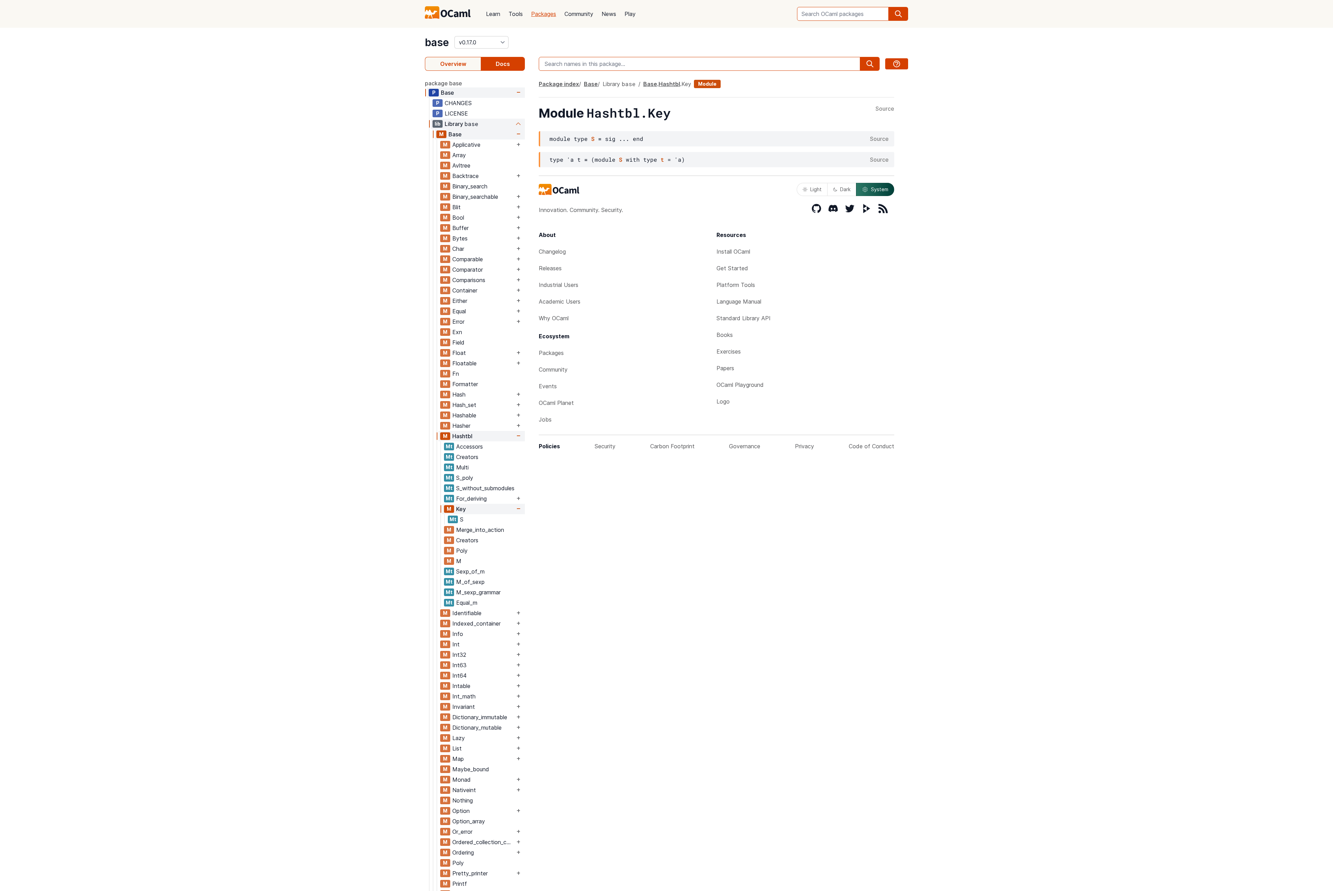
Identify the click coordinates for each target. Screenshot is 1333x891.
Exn (457, 332)
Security (605, 446)
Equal (459, 311)
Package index (559, 83)
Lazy (458, 738)
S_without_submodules (485, 488)
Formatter (465, 384)
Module (707, 84)
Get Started (732, 268)
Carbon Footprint (672, 446)
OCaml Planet (556, 402)
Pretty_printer (470, 873)
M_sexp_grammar (478, 592)
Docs (503, 63)
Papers (725, 368)
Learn (493, 13)
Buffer (460, 227)
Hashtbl (462, 436)
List (457, 748)
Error (458, 321)
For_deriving (471, 498)
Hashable (464, 415)
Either (459, 300)
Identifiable (466, 613)
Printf (459, 883)
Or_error (462, 831)
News (609, 13)
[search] (898, 14)
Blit (456, 207)
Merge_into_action (480, 529)
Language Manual (738, 301)
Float (459, 352)
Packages (543, 13)
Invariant (463, 706)
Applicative (466, 144)
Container (464, 290)
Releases (550, 268)
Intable (461, 685)
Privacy (804, 446)
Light (816, 189)
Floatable (464, 363)
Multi (462, 467)
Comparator (467, 269)
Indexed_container (476, 623)
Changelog (552, 251)
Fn (455, 373)
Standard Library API (743, 318)
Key (461, 509)
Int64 (459, 675)
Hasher (461, 425)
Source (884, 109)
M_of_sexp (470, 581)
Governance (744, 446)
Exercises (728, 351)
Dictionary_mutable (477, 727)
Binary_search (469, 186)
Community (578, 13)
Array (459, 155)
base (437, 42)
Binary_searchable (475, 196)
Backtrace (465, 175)
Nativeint (464, 790)
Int (456, 644)
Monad (461, 779)
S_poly (464, 477)
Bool (458, 217)
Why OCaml (554, 318)
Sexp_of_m (470, 571)
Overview (453, 63)
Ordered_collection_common (483, 842)
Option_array (468, 821)
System (879, 189)
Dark (845, 189)
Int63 (459, 665)
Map (458, 758)
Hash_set (464, 404)
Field (458, 342)
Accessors (469, 446)
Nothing (462, 800)
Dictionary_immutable (479, 717)
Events (548, 386)
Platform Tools (735, 284)
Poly (462, 550)
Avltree (461, 165)
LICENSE (456, 113)
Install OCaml (733, 251)
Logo (723, 401)
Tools (516, 13)
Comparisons (468, 280)
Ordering (463, 852)
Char (458, 248)
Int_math (464, 696)
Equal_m (466, 602)
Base (447, 92)
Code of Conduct (871, 446)
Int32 (459, 654)
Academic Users (559, 301)
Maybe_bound (470, 769)
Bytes (460, 238)
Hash (459, 394)
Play (630, 13)
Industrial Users (558, 284)
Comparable (467, 259)
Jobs (545, 419)
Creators (467, 456)
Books (724, 334)
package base (443, 83)
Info (457, 633)
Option (461, 810)
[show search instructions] (896, 63)
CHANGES (458, 103)
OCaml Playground (740, 384)
